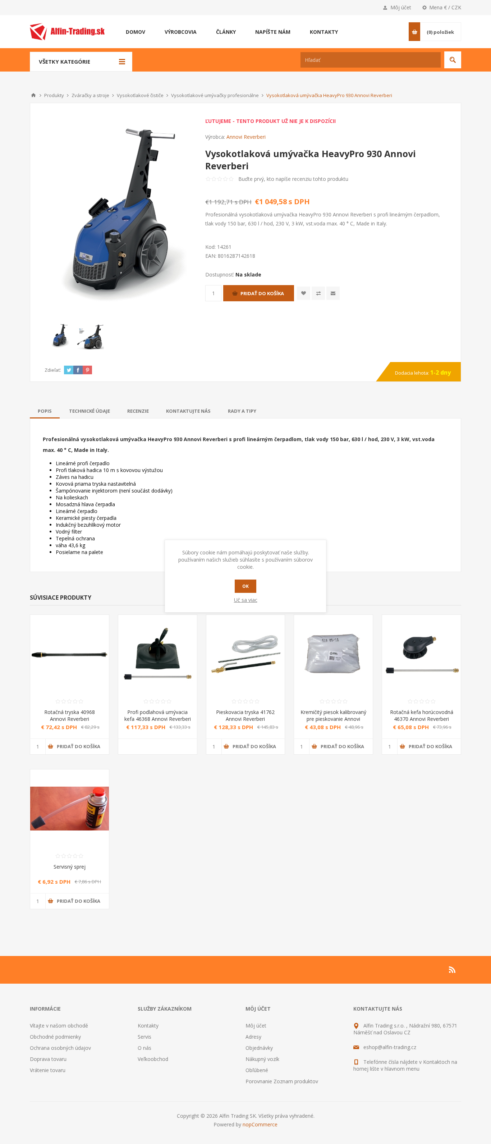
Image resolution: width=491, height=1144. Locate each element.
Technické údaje (89, 411)
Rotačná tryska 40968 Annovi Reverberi (69, 715)
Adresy (253, 1036)
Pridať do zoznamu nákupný (318, 293)
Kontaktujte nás (188, 411)
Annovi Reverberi (246, 136)
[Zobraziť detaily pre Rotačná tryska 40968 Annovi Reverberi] (69, 654)
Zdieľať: (53, 370)
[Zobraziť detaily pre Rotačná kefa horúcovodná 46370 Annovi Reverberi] (421, 654)
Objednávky (259, 1047)
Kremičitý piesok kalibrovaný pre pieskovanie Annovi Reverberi (333, 719)
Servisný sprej (70, 866)
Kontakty (148, 1025)
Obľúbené (257, 1070)
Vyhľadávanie (452, 59)
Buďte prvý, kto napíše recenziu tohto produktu (293, 178)
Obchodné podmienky (55, 1036)
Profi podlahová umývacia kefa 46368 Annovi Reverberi (157, 715)
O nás (144, 1047)
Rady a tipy (242, 411)
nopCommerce (260, 1124)
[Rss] (452, 969)
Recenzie (138, 411)
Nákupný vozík (262, 1059)
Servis (144, 1036)
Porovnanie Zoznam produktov (282, 1081)
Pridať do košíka (262, 293)
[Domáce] (33, 95)
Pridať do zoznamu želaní (303, 293)
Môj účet (400, 7)
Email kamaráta (333, 293)
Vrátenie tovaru (47, 1070)
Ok (245, 586)
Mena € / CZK (445, 7)
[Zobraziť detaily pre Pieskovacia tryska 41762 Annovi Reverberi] (245, 654)
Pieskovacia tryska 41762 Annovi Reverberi (245, 715)
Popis (45, 411)
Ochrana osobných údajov (60, 1047)
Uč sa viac (245, 599)
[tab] (45, 410)
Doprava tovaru (48, 1059)
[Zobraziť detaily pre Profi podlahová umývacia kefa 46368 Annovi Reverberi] (157, 654)
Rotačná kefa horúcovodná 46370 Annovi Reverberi (421, 715)
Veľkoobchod (153, 1059)
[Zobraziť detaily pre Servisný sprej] (69, 808)
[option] (60, 335)
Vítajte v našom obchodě (59, 1025)
